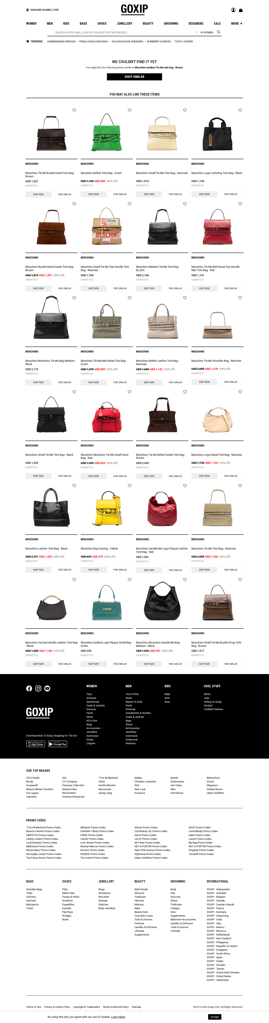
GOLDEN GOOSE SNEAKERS (128, 41)
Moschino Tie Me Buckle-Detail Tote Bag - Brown (50, 174)
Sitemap (136, 1006)
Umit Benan (177, 792)
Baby (167, 694)
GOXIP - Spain (215, 957)
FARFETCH (31, 185)
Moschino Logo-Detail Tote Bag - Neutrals (216, 454)
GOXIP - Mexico (215, 927)
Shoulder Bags (34, 889)
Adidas (138, 777)
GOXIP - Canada (216, 900)
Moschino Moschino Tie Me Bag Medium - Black (50, 362)
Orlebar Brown (215, 789)
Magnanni (212, 785)
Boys (167, 701)
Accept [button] (215, 1016)
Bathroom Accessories (183, 919)
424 (64, 777)
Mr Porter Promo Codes (147, 842)
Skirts (89, 716)
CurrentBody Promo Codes (203, 831)
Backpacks (32, 904)
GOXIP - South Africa (218, 953)
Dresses (91, 709)
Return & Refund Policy (116, 1006)
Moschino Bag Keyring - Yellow (99, 548)
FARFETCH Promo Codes (40, 835)
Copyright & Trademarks (86, 1006)
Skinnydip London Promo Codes (43, 854)
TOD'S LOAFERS (184, 41)
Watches (131, 743)
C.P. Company (69, 781)
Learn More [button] (118, 1016)
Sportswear (92, 701)
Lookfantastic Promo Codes (41, 842)
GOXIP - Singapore (217, 949)
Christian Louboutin (145, 781)
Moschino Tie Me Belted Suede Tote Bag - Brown (161, 456)
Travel (29, 908)
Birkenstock (213, 777)
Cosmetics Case (143, 915)
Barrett (174, 777)
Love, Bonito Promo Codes (94, 842)
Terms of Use (33, 1006)
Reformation (69, 792)
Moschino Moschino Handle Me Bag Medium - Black (158, 644)
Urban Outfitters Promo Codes (151, 857)
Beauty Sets (141, 911)
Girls (167, 698)
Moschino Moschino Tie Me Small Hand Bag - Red (104, 456)
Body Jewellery (106, 908)
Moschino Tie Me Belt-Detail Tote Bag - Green (104, 362)
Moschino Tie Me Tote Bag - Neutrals (213, 548)
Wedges (66, 915)
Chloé (101, 781)
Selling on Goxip (213, 701)
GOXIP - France (215, 908)
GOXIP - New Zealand (219, 938)
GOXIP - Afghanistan (218, 889)
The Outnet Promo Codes (94, 857)
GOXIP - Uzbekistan (218, 979)
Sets (173, 911)
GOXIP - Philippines (217, 942)
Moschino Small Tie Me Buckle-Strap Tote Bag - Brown (216, 644)
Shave (174, 900)
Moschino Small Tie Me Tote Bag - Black (49, 454)
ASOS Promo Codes (200, 827)
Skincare (139, 893)
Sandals (66, 908)
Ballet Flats (68, 893)
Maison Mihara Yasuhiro (39, 789)
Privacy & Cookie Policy (57, 1006)
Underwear (132, 739)
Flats (65, 889)
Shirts (129, 698)
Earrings (103, 900)
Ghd (136, 785)
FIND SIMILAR (64, 194)
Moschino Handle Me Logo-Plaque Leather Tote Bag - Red (162, 550)
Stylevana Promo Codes (147, 854)
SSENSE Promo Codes (92, 854)
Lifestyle (139, 930)
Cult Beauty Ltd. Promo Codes (150, 831)
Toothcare (140, 896)
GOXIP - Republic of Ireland (222, 946)
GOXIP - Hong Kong (217, 915)
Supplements (141, 934)
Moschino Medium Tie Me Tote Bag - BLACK (158, 268)
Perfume (139, 923)
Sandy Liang (105, 792)
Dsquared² (32, 785)
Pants (89, 712)
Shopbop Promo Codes (201, 850)
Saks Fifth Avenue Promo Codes (152, 850)
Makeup (139, 904)
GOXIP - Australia (216, 893)
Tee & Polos (132, 694)
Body (173, 889)
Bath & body (141, 889)
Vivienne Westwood (73, 796)
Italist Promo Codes (200, 835)
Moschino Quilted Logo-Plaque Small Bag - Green (106, 644)
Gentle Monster (107, 785)
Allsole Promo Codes (146, 827)
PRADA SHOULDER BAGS (94, 41)
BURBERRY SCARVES (159, 41)
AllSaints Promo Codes (93, 827)
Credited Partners (213, 709)
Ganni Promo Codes (145, 835)
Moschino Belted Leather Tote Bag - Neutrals (157, 362)
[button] (134, 76)
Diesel (210, 781)
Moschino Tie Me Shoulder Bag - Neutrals (216, 360)
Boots (65, 919)
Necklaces (104, 893)
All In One (91, 720)
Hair (173, 893)
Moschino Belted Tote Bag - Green (101, 173)
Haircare (139, 900)
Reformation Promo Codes (41, 850)
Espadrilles (68, 904)
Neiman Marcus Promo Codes (97, 846)
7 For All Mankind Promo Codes (43, 827)
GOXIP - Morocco (216, 930)
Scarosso (139, 792)
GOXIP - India (214, 919)
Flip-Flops (67, 911)
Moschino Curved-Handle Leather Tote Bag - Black (51, 644)
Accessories (93, 728)
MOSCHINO (31, 163)
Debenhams (177, 781)
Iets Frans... (177, 785)
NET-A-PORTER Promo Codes (150, 846)
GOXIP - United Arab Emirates (223, 972)
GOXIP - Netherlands (218, 934)
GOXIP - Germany (216, 911)
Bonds (29, 781)
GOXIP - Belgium (216, 896)
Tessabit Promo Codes (201, 854)
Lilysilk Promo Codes (92, 838)
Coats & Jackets (95, 705)
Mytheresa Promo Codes (40, 846)
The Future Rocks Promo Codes (43, 857)
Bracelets (103, 896)
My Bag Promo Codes (200, 842)
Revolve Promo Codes (92, 850)
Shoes (90, 739)
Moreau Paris (69, 789)
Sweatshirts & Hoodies (138, 712)
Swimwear (92, 735)
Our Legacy (32, 792)
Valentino (31, 796)
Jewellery (91, 731)
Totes (29, 893)
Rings (101, 889)
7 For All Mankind (108, 777)
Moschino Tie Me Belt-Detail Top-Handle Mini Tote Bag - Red (215, 268)
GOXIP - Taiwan (215, 968)
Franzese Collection (73, 785)
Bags (89, 724)
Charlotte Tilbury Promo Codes (97, 831)
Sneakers (67, 900)
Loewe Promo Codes (200, 838)
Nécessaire (104, 789)
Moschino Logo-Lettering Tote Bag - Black (216, 173)
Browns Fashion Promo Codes (43, 831)
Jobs (206, 698)
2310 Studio (32, 777)
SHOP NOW (38, 194)
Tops (89, 694)
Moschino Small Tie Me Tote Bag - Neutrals (162, 173)
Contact (208, 705)
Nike (173, 789)
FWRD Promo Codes (91, 835)
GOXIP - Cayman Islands (220, 904)
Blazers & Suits (134, 701)
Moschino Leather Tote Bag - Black (46, 548)
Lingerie (90, 743)
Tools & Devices (143, 919)
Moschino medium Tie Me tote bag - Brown (159, 67)
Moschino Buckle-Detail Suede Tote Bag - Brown (50, 268)
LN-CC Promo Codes (145, 838)
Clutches (31, 896)
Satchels (31, 900)
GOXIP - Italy (214, 923)
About (207, 694)
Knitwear (91, 698)
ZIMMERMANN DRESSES (61, 41)
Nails (137, 908)
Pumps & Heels (70, 896)
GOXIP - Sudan (215, 961)
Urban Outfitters (215, 792)
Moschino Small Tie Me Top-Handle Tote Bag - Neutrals (105, 268)
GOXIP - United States (219, 976)
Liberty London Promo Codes (42, 838)
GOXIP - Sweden (216, 964)
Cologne (175, 908)
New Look (140, 789)
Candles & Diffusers (145, 927)
